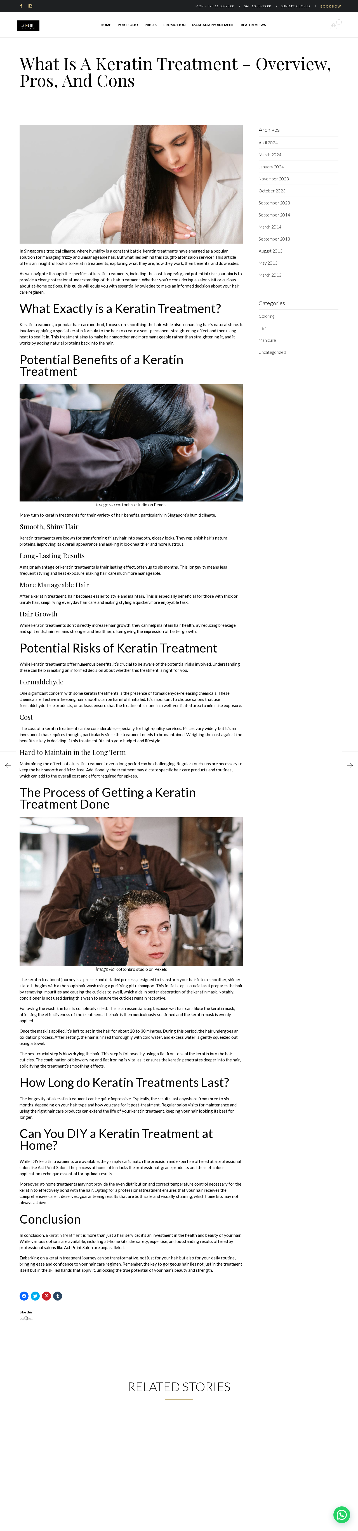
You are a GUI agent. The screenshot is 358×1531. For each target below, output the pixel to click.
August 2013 (270, 250)
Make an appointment (213, 25)
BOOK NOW (331, 6)
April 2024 (268, 142)
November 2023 (274, 178)
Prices (151, 25)
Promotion (174, 25)
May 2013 (268, 262)
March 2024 (270, 154)
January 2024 (271, 166)
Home (106, 25)
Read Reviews (253, 25)
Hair (262, 328)
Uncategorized (272, 352)
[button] (131, 184)
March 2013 (270, 274)
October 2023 (272, 190)
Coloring (266, 316)
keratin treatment (65, 1235)
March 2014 (270, 226)
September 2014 (274, 214)
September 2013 (274, 238)
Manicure (267, 340)
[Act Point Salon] (28, 25)
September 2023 (274, 202)
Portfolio (128, 25)
